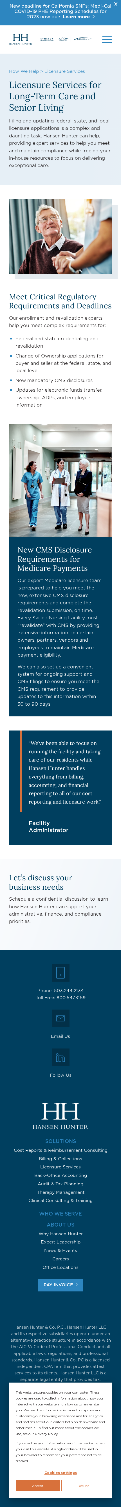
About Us (60, 1225)
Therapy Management (60, 1192)
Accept (37, 1486)
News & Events (60, 1250)
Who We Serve (60, 1214)
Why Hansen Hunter (61, 1233)
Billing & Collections (60, 1158)
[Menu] (107, 39)
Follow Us (60, 1075)
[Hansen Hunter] (50, 39)
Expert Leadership (60, 1242)
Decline (83, 1486)
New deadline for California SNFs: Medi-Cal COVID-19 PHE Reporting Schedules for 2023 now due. (60, 11)
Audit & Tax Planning (60, 1183)
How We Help (24, 71)
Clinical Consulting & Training (60, 1200)
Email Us (60, 1036)
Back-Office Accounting (60, 1175)
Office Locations (60, 1267)
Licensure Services (60, 1167)
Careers (60, 1259)
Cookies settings (60, 1473)
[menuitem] (107, 39)
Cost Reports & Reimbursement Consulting (60, 1150)
